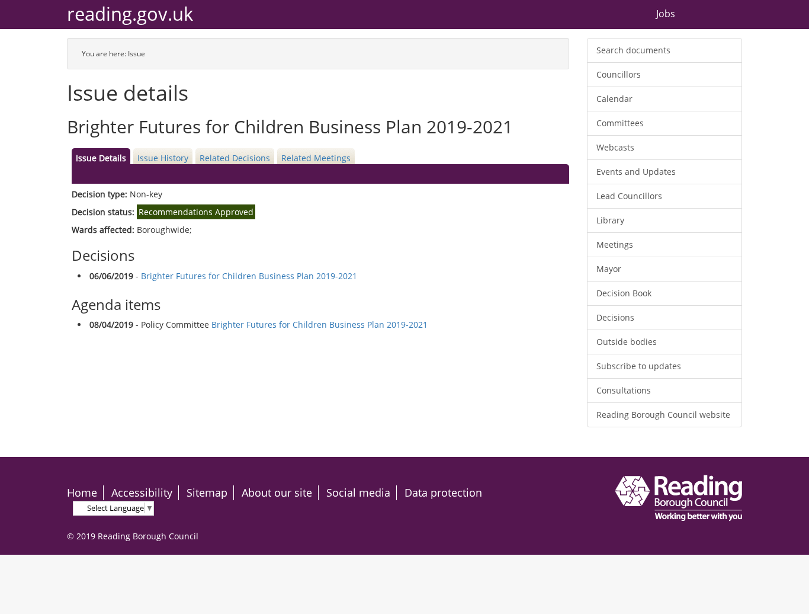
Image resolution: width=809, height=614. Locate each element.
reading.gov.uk (130, 14)
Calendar (614, 98)
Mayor (608, 268)
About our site (277, 492)
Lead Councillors (629, 196)
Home (82, 492)
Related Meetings (316, 158)
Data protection (443, 492)
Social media (358, 492)
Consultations (623, 390)
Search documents (633, 50)
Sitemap (207, 492)
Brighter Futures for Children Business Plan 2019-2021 (249, 276)
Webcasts (615, 147)
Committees (620, 123)
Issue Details (101, 158)
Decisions (615, 317)
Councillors (618, 74)
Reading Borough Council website (663, 414)
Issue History (162, 158)
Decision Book (623, 293)
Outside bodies (626, 341)
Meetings (614, 244)
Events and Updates (636, 171)
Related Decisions (235, 158)
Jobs (665, 14)
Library (610, 220)
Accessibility (141, 492)
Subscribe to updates (638, 366)
